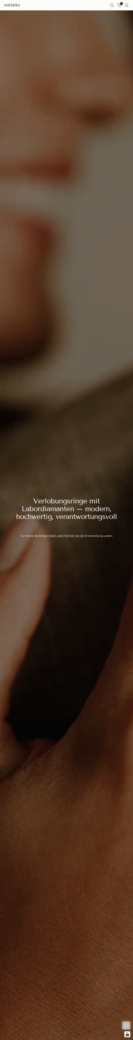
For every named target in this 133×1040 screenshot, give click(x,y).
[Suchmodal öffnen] (112, 5)
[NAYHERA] (12, 5)
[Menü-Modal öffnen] (126, 5)
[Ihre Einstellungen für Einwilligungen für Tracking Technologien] (127, 1034)
